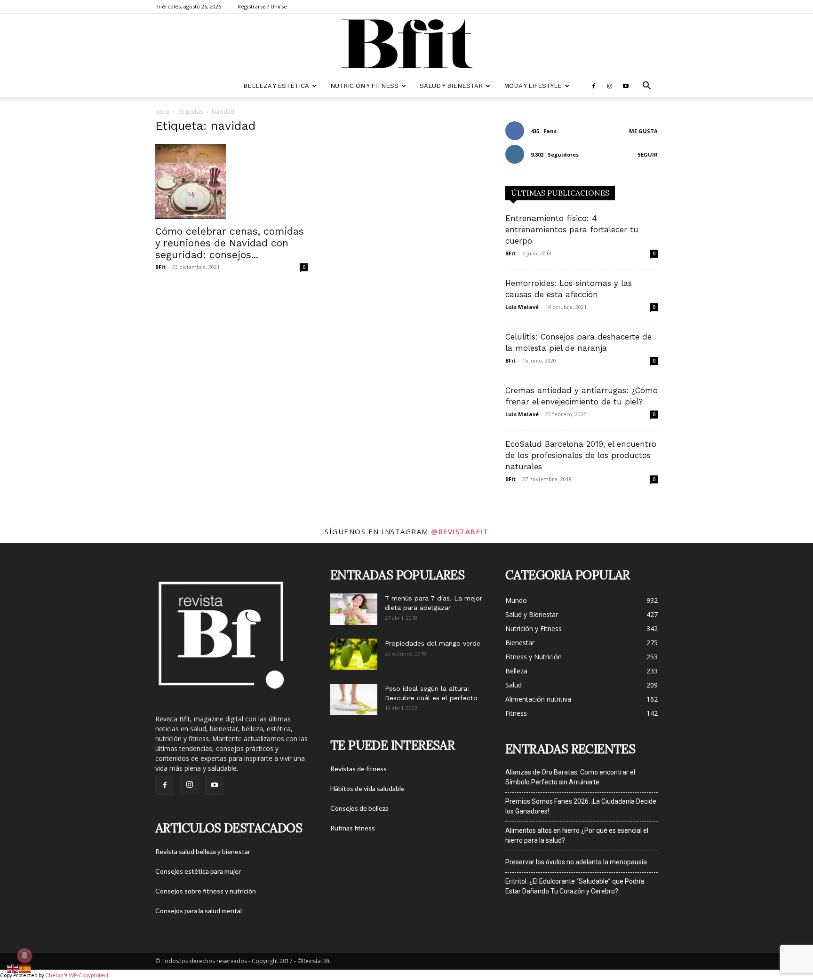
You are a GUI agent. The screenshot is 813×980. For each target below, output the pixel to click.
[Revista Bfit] (406, 44)
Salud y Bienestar (451, 85)
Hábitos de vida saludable (367, 788)
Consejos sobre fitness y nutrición (205, 891)
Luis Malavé (522, 306)
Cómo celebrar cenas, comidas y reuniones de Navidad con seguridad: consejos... (229, 243)
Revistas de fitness (358, 769)
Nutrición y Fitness (364, 85)
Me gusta (643, 130)
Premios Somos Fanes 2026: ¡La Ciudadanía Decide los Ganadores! (580, 806)
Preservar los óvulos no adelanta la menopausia (576, 862)
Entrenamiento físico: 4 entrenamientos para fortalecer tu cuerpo (571, 229)
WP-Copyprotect (89, 975)
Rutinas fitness (352, 828)
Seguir (648, 154)
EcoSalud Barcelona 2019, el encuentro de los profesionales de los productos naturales (580, 455)
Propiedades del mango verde (432, 643)
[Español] (25, 968)
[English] (13, 968)
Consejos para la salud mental (198, 911)
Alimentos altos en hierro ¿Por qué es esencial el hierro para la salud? (576, 835)
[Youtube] (626, 86)
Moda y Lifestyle (533, 85)
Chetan (54, 975)
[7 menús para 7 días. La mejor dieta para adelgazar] (353, 609)
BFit (160, 266)
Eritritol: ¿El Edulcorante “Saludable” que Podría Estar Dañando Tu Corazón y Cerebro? (574, 886)
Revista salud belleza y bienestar (202, 851)
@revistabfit (459, 531)
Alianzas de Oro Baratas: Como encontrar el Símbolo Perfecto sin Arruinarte (570, 777)
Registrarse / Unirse (262, 6)
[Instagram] (610, 86)
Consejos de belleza (359, 808)
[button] (646, 86)
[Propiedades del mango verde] (353, 654)
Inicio (162, 112)
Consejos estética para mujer (198, 871)
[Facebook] (594, 86)
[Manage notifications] (24, 955)
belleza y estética (276, 85)
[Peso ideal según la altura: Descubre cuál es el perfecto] (353, 699)
